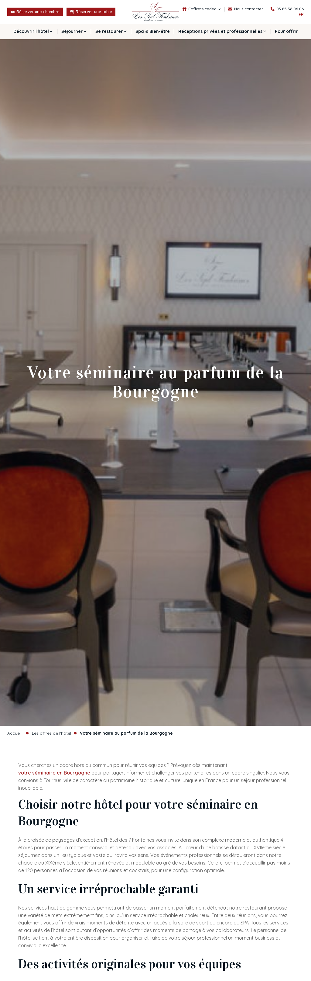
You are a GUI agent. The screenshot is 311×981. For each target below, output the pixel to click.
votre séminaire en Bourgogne (54, 773)
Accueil (14, 733)
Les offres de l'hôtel (51, 733)
